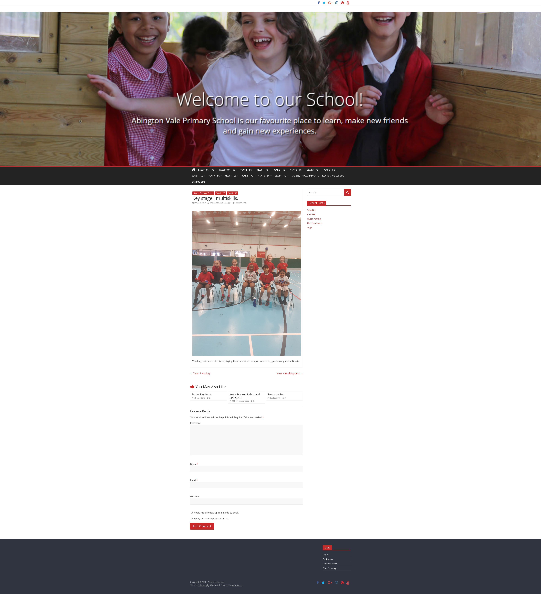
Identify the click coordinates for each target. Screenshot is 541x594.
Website (194, 496)
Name (194, 464)
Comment (195, 423)
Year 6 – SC (264, 175)
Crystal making (314, 218)
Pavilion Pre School (333, 175)
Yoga (309, 227)
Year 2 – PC (295, 169)
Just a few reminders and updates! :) (245, 396)
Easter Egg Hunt (201, 394)
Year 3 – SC (329, 169)
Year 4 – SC (197, 175)
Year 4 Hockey (200, 373)
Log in (325, 554)
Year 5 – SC (230, 175)
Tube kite (311, 210)
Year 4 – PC (214, 175)
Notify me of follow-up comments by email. (216, 512)
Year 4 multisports (290, 373)
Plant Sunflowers (314, 223)
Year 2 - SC (232, 193)
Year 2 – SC (279, 169)
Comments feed (330, 563)
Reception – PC (206, 169)
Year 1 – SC (246, 169)
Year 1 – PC (262, 169)
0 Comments (240, 203)
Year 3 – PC (312, 169)
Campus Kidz (198, 181)
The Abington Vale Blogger (221, 203)
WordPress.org (329, 568)
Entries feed (328, 559)
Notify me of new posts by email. (211, 518)
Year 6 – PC (280, 175)
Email (194, 480)
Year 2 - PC (220, 193)
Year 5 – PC (247, 175)
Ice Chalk (311, 214)
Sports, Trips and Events (305, 175)
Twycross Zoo (276, 394)
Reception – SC (227, 169)
